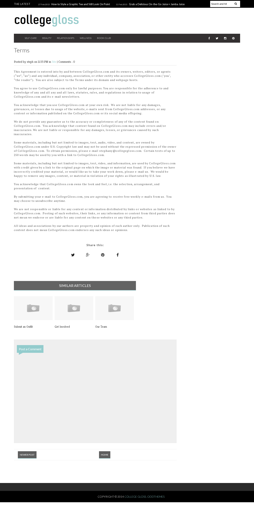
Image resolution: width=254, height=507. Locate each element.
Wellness (85, 38)
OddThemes (156, 496)
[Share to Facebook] (118, 254)
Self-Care (31, 38)
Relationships (65, 38)
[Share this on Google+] (88, 254)
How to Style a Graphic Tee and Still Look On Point (80, 4)
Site (54, 61)
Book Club (104, 38)
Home (104, 454)
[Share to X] (73, 254)
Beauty (46, 38)
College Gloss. (135, 496)
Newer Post (27, 454)
